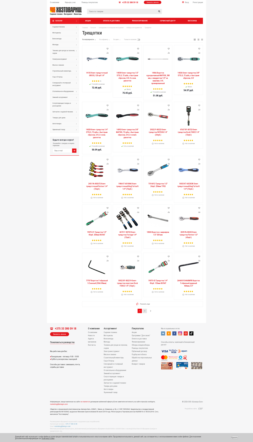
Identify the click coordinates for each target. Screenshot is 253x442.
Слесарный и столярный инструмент (61, 84)
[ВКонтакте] (163, 333)
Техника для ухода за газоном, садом (63, 52)
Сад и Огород (57, 77)
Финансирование (140, 21)
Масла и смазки (58, 65)
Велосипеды (57, 39)
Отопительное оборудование (63, 91)
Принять (234, 438)
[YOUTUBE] (186, 333)
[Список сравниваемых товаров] (174, 13)
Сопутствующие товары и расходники (61, 104)
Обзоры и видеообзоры (141, 345)
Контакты (92, 345)
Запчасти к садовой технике (62, 112)
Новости (91, 335)
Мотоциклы (56, 33)
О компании (94, 328)
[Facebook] (174, 333)
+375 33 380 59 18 (130, 2)
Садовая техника (58, 27)
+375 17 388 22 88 (71, 424)
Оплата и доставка (111, 21)
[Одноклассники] (169, 333)
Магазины (192, 21)
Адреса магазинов (92, 340)
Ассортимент (110, 328)
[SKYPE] (191, 333)
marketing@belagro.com (59, 404)
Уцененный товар (58, 129)
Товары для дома (58, 118)
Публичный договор (139, 351)
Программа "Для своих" (141, 335)
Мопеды (55, 45)
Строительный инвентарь (61, 71)
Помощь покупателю (140, 348)
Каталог (59, 21)
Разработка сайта (191, 409)
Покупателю (138, 328)
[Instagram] (180, 333)
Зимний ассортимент (60, 97)
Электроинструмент (59, 59)
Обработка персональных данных (142, 359)
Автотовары (56, 124)
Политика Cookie (48, 438)
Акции (88, 21)
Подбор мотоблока (139, 354)
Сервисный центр (168, 21)
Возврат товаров (138, 364)
